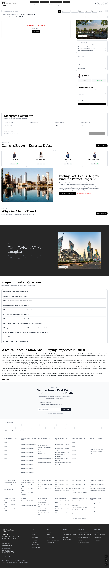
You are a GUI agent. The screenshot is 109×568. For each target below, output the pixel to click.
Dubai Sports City (97, 428)
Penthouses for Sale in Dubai (44, 447)
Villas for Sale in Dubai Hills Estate (62, 512)
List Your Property (44, 2)
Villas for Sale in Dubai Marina (62, 490)
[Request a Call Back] (106, 560)
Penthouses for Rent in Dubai (96, 441)
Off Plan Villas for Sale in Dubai (45, 488)
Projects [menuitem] (36, 5)
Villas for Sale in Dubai (43, 441)
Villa (48, 535)
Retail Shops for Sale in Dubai (45, 453)
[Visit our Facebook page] (98, 3)
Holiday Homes (82, 540)
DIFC (41, 425)
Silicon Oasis (42, 428)
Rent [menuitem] (30, 5)
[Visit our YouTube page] (94, 3)
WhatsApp (99, 80)
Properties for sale (11, 14)
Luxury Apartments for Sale (10, 482)
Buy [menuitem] (25, 5)
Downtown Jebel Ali (60, 428)
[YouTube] (9, 556)
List (82, 17)
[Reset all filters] (106, 11)
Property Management (36, 543)
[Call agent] (14, 164)
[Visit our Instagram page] (106, 3)
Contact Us (66, 2)
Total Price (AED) (8, 122)
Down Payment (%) (34, 122)
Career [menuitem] (74, 5)
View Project (81, 36)
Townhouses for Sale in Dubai (45, 443)
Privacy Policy (5, 560)
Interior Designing (83, 543)
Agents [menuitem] (63, 5)
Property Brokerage (84, 532)
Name (79, 92)
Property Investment (84, 535)
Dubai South (87, 428)
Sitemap (23, 560)
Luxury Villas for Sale (8, 484)
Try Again (36, 31)
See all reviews (101, 213)
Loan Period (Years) (86, 122)
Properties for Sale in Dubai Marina (63, 442)
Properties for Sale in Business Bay (97, 488)
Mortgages (35, 540)
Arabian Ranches (21, 428)
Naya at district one (76, 505)
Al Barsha (7, 430)
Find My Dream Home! (67, 193)
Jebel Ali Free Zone (24, 430)
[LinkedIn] (6, 556)
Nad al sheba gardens (77, 503)
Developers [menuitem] (44, 5)
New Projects (67, 532)
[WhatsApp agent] (17, 164)
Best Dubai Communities (67, 538)
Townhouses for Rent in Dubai (96, 449)
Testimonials (97, 540)
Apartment (35, 532)
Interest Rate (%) (59, 122)
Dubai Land (25, 425)
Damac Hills (14, 430)
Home (4, 14)
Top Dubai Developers (69, 535)
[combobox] (66, 11)
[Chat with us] (106, 556)
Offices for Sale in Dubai (43, 445)
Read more (5, 379)
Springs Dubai (70, 428)
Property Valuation (83, 537)
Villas (33, 535)
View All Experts (102, 145)
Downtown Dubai (94, 425)
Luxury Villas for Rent (8, 489)
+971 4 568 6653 (6, 543)
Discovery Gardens (32, 428)
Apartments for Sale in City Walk (28, 505)
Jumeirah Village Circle (50, 425)
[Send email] (11, 164)
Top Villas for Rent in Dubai (96, 447)
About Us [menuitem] (68, 5)
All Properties (36, 547)
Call (85, 80)
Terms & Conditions (15, 560)
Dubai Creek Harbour (83, 425)
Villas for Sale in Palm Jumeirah (79, 492)
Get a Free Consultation (96, 133)
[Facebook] (2, 556)
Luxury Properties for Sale (9, 480)
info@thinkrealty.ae (7, 545)
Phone (79, 98)
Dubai (17, 14)
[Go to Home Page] (9, 3)
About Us (96, 532)
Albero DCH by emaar (77, 516)
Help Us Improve (34, 2)
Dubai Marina (8, 425)
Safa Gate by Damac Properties (79, 509)
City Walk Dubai (34, 425)
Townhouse (35, 537)
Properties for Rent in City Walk (28, 500)
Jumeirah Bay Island (10, 428)
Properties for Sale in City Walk (28, 503)
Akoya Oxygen (50, 428)
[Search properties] (59, 11)
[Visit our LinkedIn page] (102, 3)
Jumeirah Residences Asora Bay (79, 507)
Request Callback (92, 104)
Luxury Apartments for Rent (10, 487)
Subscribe (66, 409)
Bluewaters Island (72, 425)
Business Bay (79, 428)
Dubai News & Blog (99, 535)
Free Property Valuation (56, 2)
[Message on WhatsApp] (106, 564)
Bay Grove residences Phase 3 (79, 500)
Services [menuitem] (51, 5)
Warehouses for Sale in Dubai (45, 456)
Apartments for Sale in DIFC (27, 442)
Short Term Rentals (53, 540)
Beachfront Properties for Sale (62, 452)
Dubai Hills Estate (62, 425)
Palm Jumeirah (17, 425)
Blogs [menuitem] (58, 5)
